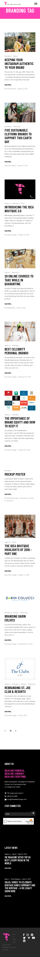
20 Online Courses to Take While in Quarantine (19, 280)
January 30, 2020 (24, 450)
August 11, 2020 (24, 235)
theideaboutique (12, 498)
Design (15, 612)
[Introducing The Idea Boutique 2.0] (20, 189)
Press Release (15, 879)
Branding (8, 56)
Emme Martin (11, 89)
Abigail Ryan (11, 308)
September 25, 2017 (26, 644)
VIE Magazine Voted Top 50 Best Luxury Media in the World (18, 860)
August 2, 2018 (24, 575)
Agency (7, 203)
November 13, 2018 (26, 498)
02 (10, 731)
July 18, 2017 (23, 715)
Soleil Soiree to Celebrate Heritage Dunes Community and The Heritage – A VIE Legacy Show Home (20, 887)
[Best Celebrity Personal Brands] (20, 331)
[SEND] (33, 813)
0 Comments (9, 501)
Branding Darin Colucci (15, 618)
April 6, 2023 (22, 854)
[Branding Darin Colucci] (20, 598)
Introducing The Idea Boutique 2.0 (19, 209)
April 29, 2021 (22, 89)
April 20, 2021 (22, 165)
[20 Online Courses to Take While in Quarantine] (20, 258)
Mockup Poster (15, 474)
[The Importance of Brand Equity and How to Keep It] (20, 400)
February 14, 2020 (25, 377)
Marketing (16, 126)
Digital (15, 56)
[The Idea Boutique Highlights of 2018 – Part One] (20, 526)
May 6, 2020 (21, 308)
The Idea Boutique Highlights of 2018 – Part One (18, 550)
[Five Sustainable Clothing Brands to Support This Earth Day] (20, 112)
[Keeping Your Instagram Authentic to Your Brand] (20, 42)
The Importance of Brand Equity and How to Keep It (20, 422)
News (23, 203)
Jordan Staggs (12, 235)
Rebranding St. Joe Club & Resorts (18, 689)
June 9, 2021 (26, 879)
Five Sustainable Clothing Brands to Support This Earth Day (18, 136)
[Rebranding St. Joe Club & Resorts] (20, 669)
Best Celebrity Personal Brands (16, 351)
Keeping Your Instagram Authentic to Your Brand (19, 63)
